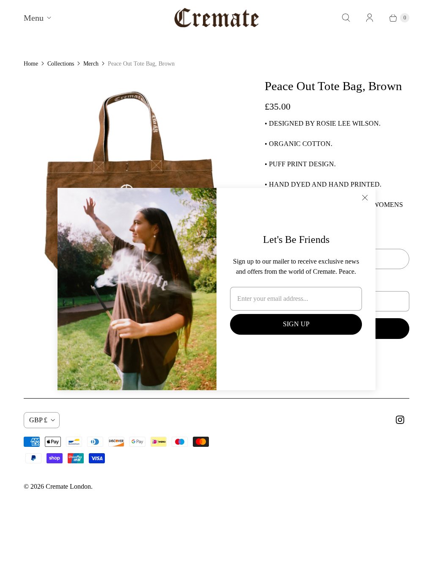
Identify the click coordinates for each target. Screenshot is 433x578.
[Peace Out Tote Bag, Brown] (132, 187)
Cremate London (68, 486)
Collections (60, 64)
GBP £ (38, 420)
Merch (91, 64)
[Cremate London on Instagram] (400, 419)
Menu (34, 17)
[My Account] (369, 18)
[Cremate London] (216, 17)
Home (31, 64)
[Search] (346, 18)
